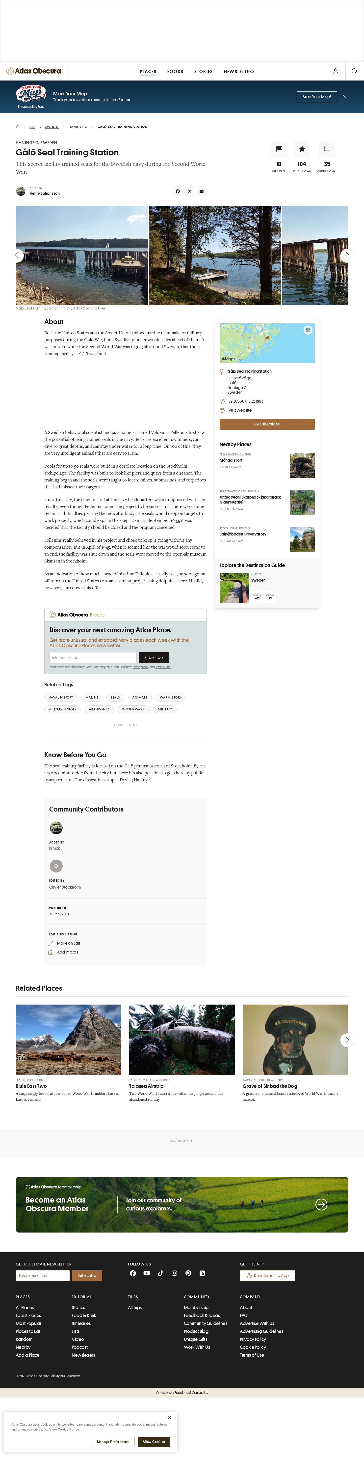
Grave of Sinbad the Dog (270, 1086)
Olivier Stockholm (65, 887)
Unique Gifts (195, 1339)
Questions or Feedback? (182, 1392)
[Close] (169, 1417)
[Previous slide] (17, 256)
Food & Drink (84, 1316)
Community (197, 1297)
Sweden (171, 347)
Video (78, 1339)
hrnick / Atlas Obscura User (83, 308)
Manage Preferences (113, 1442)
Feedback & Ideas (202, 1316)
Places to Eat (28, 1331)
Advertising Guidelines (261, 1331)
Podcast (80, 1347)
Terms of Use (163, 667)
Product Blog (196, 1331)
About (246, 1308)
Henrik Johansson (45, 194)
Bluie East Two (31, 1086)
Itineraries (81, 1323)
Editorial (82, 1297)
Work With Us (197, 1347)
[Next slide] (347, 256)
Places (23, 1297)
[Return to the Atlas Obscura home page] (34, 71)
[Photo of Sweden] (234, 588)
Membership (196, 1308)
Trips (133, 1297)
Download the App (271, 1276)
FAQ (244, 1316)
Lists (75, 1331)
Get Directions (267, 424)
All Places (25, 1308)
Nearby (23, 1347)
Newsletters (83, 1355)
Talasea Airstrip (146, 1086)
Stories (78, 1308)
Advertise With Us (257, 1323)
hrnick (54, 848)
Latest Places (28, 1316)
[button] (279, 149)
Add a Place (28, 1355)
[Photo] (302, 465)
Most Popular (28, 1323)
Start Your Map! (317, 97)
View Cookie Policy (64, 1429)
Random (24, 1339)
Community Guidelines (205, 1323)
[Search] (354, 71)
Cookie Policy (253, 1347)
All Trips (135, 1308)
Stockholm (176, 466)
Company (250, 1297)
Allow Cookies (154, 1442)
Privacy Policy (141, 667)
